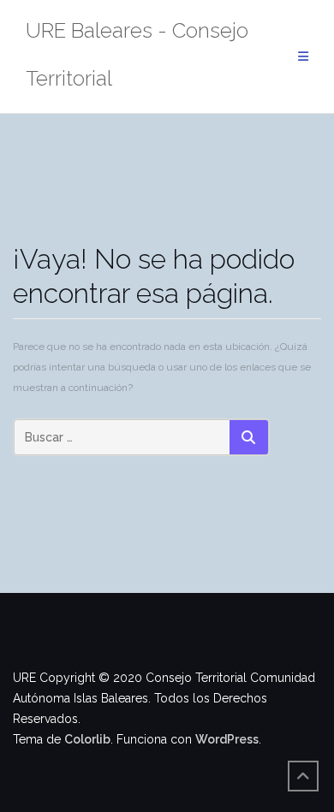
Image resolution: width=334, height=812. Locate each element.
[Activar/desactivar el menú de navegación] (303, 57)
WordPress (227, 739)
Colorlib (87, 739)
